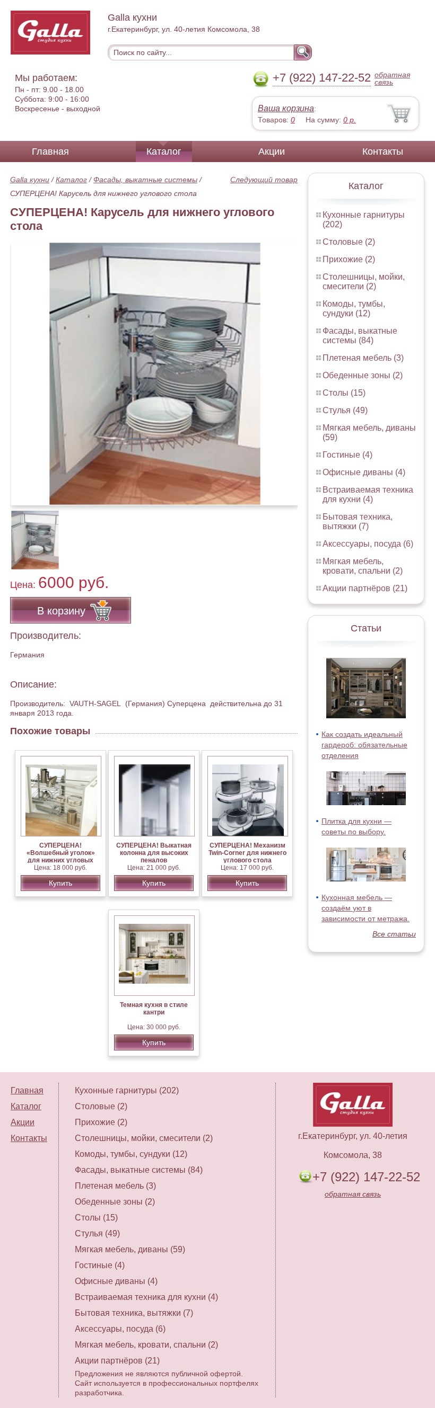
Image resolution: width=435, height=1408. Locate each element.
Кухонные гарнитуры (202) (127, 1090)
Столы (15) (344, 392)
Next (285, 534)
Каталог (163, 151)
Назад (27, 368)
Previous (29, 534)
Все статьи (394, 934)
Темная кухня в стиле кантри (154, 1008)
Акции (271, 151)
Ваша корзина (286, 108)
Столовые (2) (349, 241)
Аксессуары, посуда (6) (368, 543)
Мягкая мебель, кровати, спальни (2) (363, 566)
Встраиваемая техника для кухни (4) (368, 494)
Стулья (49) (345, 410)
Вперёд (280, 368)
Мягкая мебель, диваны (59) (130, 1249)
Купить (60, 883)
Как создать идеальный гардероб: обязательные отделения (364, 745)
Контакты (382, 151)
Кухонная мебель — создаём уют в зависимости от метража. (365, 908)
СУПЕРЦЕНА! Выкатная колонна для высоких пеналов (154, 853)
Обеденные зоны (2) (363, 375)
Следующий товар (264, 179)
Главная (50, 151)
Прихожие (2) (349, 259)
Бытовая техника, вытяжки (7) (358, 521)
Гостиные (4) (347, 454)
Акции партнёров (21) (365, 588)
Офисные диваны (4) (364, 472)
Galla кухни (29, 179)
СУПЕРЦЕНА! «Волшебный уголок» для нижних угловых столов (61, 856)
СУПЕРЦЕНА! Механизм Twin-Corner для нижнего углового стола (247, 853)
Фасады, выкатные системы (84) (360, 335)
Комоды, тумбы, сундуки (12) (354, 308)
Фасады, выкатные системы (145, 179)
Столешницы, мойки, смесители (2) (364, 281)
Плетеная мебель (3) (363, 357)
